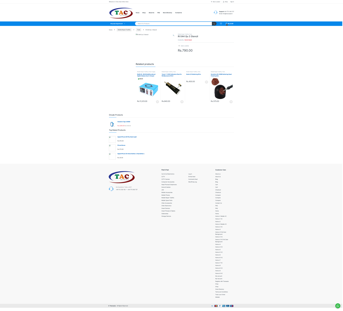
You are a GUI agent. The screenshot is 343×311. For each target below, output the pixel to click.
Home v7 (217, 260)
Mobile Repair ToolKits (124, 29)
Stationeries (164, 213)
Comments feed (192, 179)
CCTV (163, 176)
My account (218, 276)
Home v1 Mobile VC (221, 216)
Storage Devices (166, 216)
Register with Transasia (222, 281)
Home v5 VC (219, 252)
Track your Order (220, 294)
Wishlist (217, 297)
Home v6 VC (219, 257)
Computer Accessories (167, 182)
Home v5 (218, 249)
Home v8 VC (219, 268)
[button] (173, 35)
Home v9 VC (219, 273)
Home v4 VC (219, 247)
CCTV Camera (165, 179)
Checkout (218, 190)
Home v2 (217, 221)
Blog (216, 179)
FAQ (158, 12)
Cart (216, 184)
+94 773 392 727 (132, 189)
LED (162, 190)
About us (217, 174)
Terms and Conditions (221, 292)
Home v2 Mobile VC (221, 224)
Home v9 (218, 270)
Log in (190, 174)
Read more (182, 101)
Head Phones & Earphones (169, 184)
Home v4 (218, 244)
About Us (151, 12)
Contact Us (178, 12)
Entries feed (191, 176)
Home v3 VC (219, 237)
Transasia (113, 306)
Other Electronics (166, 205)
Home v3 (218, 229)
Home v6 (218, 255)
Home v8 (218, 265)
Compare (218, 195)
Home (137, 12)
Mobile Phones (165, 195)
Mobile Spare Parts (166, 200)
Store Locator (216, 1)
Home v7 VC (219, 263)
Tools (138, 29)
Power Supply (152, 71)
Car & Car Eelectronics (167, 174)
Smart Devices (165, 208)
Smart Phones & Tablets (168, 211)
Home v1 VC (218, 219)
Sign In (232, 1)
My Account (218, 278)
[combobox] (173, 23)
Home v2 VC (219, 227)
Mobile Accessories (166, 192)
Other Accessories (166, 203)
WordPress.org (192, 182)
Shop (226, 1)
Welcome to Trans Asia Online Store (118, 1)
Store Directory (167, 12)
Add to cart (157, 101)
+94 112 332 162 (121, 189)
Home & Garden (166, 187)
